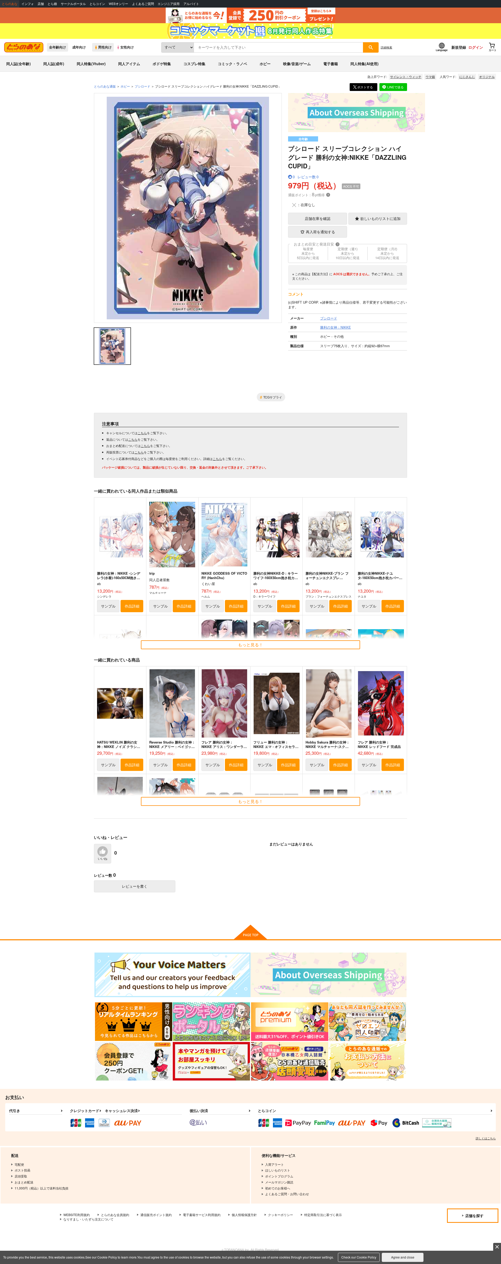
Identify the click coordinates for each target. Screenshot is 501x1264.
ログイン (475, 47)
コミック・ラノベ (232, 63)
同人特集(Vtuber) (91, 63)
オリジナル (487, 76)
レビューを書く (134, 886)
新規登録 (458, 47)
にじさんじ (467, 76)
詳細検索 (386, 47)
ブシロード (142, 86)
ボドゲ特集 (162, 63)
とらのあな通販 (105, 86)
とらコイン (97, 4)
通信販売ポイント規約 (156, 1214)
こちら (142, 433)
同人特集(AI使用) (364, 63)
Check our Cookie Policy (358, 1257)
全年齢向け (57, 47)
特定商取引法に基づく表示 (323, 1214)
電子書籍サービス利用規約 (201, 1214)
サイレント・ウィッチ (405, 76)
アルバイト (191, 4)
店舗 (41, 4)
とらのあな (9, 4)
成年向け (79, 47)
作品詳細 (132, 606)
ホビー (265, 63)
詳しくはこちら (486, 1138)
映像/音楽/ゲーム (297, 63)
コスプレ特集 (194, 63)
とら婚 (52, 4)
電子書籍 (330, 63)
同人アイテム (129, 63)
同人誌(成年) (53, 63)
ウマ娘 (430, 76)
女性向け (127, 47)
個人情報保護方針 (244, 1214)
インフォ (27, 4)
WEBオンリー (118, 4)
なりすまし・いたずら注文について (88, 1219)
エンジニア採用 (169, 4)
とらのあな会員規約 (115, 1214)
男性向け (105, 47)
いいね (102, 859)
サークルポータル (73, 4)
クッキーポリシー (280, 1214)
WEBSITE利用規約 (76, 1214)
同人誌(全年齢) (18, 63)
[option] (188, 208)
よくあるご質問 (143, 4)
